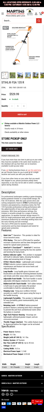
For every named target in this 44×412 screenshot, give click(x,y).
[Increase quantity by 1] (24, 106)
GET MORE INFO (12, 149)
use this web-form (34, 170)
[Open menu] (2, 14)
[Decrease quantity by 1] (12, 106)
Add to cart (22, 114)
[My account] (36, 13)
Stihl (3, 88)
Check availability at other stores (17, 132)
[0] (40, 13)
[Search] (39, 20)
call (7, 170)
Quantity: (4, 106)
